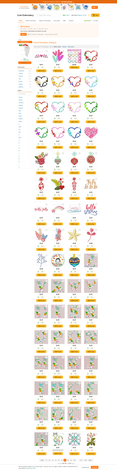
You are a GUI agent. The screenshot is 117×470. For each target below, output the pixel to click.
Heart (20, 126)
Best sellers (71, 47)
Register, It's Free (82, 15)
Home (20, 21)
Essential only (85, 467)
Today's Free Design (44, 20)
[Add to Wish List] (46, 51)
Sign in (23, 34)
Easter (20, 116)
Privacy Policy (32, 468)
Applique (21, 105)
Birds (20, 113)
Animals (20, 100)
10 (74, 460)
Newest (64, 47)
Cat (19, 129)
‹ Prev (42, 460)
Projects (71, 20)
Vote (95, 7)
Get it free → (24, 62)
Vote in (58, 450)
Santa (24, 58)
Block (20, 137)
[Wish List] (89, 15)
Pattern (20, 121)
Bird (20, 132)
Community (56, 20)
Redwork (21, 118)
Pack (20, 110)
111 (81, 460)
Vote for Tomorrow (31, 20)
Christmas (21, 102)
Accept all (94, 467)
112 (85, 460)
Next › (90, 460)
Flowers (20, 97)
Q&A (64, 20)
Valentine (21, 108)
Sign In (68, 15)
